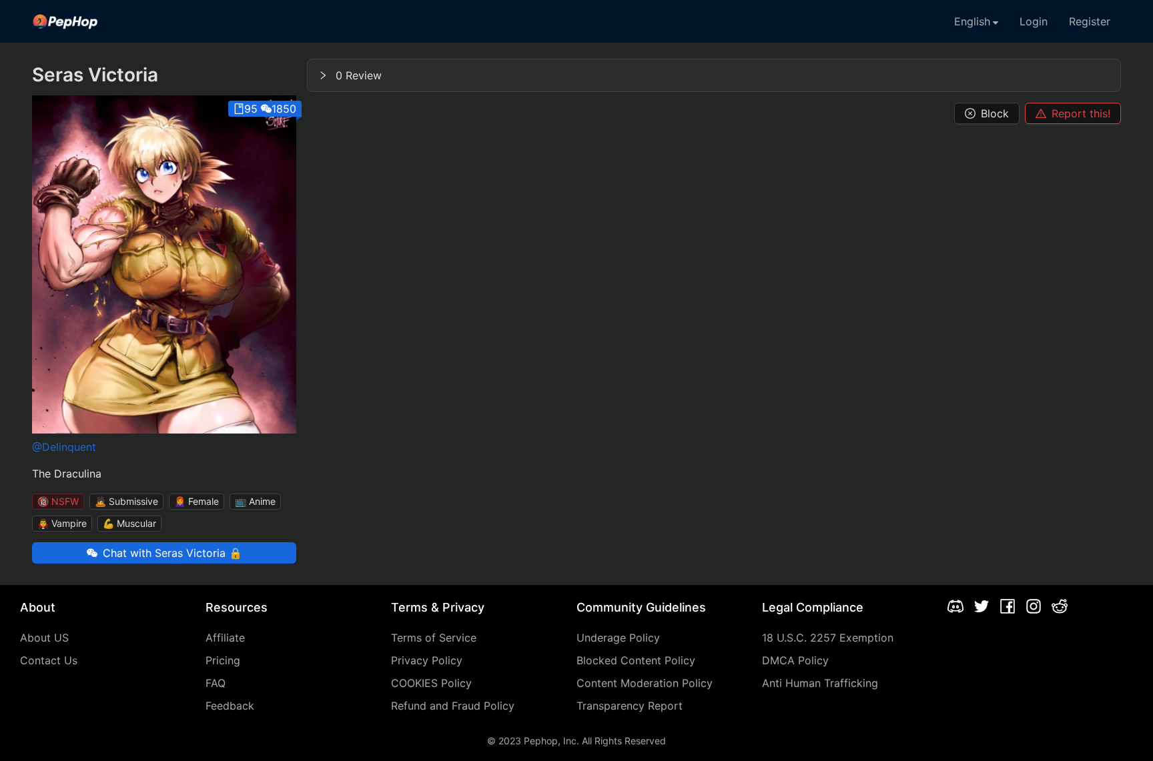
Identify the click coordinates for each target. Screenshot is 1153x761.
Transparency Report (629, 705)
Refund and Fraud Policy (452, 705)
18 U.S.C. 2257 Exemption (827, 637)
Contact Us (48, 660)
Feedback (230, 705)
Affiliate (225, 637)
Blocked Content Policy (635, 660)
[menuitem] (65, 21)
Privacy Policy (426, 660)
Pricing (223, 660)
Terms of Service (433, 637)
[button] (714, 75)
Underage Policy (618, 637)
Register (1089, 21)
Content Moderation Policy (644, 683)
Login (1034, 21)
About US (44, 637)
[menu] (576, 21)
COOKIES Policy (431, 683)
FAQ (216, 683)
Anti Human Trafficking (820, 683)
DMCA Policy (795, 660)
